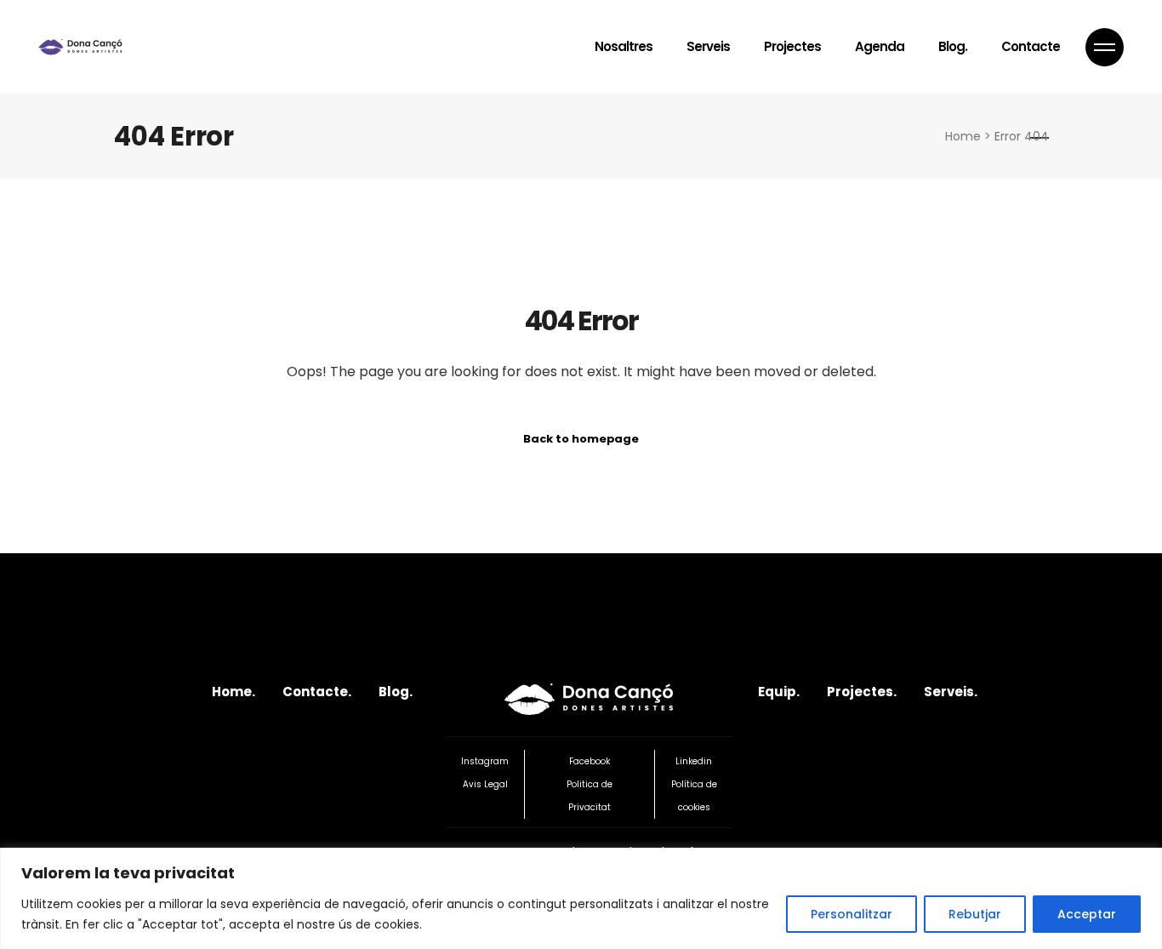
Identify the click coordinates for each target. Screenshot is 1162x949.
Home (963, 136)
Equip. (779, 691)
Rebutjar (974, 914)
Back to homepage (581, 439)
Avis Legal (485, 784)
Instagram (485, 761)
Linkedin (693, 761)
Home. (233, 691)
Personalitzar (851, 914)
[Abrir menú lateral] (1104, 47)
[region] (581, 898)
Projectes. (862, 691)
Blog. (396, 691)
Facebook (589, 761)
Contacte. (316, 691)
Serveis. (950, 691)
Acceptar (1086, 914)
